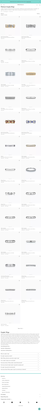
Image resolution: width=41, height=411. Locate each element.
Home (1, 11)
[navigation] (1, 4)
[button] (1, 4)
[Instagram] (4, 402)
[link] (20, 354)
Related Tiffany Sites (4, 396)
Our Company (3, 394)
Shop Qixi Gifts (28, 1)
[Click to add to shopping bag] (19, 17)
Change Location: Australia (5, 399)
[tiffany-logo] (20, 5)
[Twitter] (29, 402)
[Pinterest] (20, 402)
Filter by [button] (2, 13)
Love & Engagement (5, 11)
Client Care (3, 376)
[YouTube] (37, 402)
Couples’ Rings (11, 11)
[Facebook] (12, 402)
